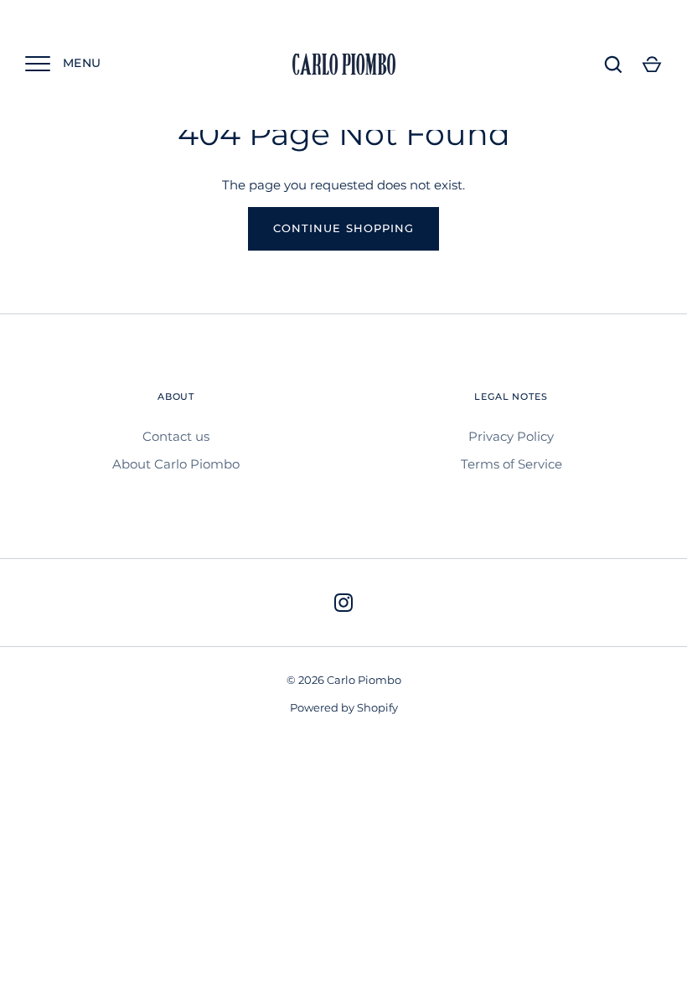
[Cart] (651, 64)
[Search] (613, 64)
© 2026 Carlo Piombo (344, 679)
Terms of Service (511, 464)
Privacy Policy (511, 436)
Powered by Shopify (344, 707)
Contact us (175, 436)
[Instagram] (343, 602)
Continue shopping (343, 228)
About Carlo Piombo (176, 464)
